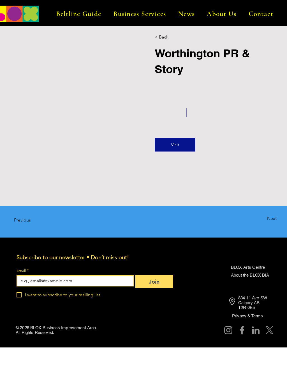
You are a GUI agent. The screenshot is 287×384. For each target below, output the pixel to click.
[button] (78, 13)
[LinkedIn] (255, 330)
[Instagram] (228, 330)
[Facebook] (242, 330)
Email (23, 270)
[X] (269, 330)
